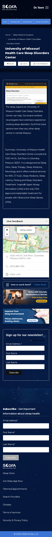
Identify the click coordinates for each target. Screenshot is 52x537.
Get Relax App (15, 22)
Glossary (7, 504)
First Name (11, 353)
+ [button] (7, 230)
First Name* (9, 432)
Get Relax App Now (13, 481)
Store (5, 22)
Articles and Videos (42, 22)
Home (7, 35)
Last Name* (9, 444)
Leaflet (39, 251)
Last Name (11, 362)
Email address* (10, 420)
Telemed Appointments (15, 489)
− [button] (7, 234)
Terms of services (11, 512)
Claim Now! (40, 284)
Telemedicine (27, 22)
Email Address (14, 343)
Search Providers (11, 496)
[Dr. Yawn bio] (39, 7)
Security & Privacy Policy (15, 520)
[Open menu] (47, 7)
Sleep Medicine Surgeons (23, 35)
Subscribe (11, 457)
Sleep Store (9, 473)
